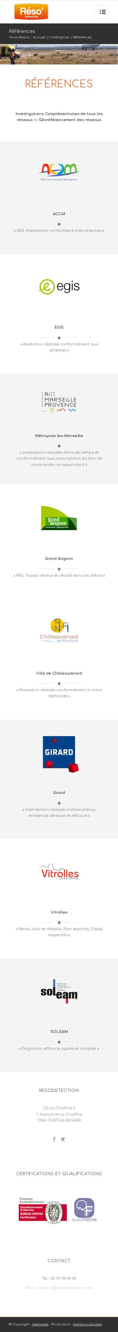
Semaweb (40, 1324)
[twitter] (63, 1139)
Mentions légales (87, 1324)
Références (22, 31)
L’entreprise (59, 37)
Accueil (39, 37)
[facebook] (54, 1139)
